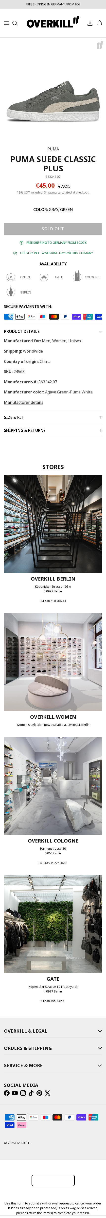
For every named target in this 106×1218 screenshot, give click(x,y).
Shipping (50, 192)
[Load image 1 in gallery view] (53, 91)
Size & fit (14, 417)
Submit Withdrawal (53, 1180)
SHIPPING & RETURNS (25, 430)
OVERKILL (22, 1143)
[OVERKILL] (53, 23)
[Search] (17, 23)
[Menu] (6, 23)
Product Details (22, 331)
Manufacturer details (23, 402)
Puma (53, 149)
